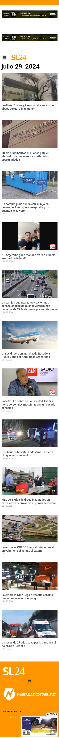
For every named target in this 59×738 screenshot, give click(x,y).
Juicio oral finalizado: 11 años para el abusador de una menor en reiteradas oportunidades (25, 156)
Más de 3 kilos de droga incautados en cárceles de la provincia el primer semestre (29, 501)
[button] (4, 57)
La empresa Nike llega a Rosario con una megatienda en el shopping (27, 596)
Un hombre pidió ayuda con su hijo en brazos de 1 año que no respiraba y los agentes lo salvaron (26, 207)
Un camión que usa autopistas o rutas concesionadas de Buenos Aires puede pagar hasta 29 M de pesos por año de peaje (29, 306)
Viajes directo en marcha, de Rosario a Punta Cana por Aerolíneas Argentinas (26, 355)
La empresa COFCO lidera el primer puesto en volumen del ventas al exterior (28, 549)
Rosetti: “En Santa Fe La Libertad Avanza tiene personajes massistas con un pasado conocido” (28, 404)
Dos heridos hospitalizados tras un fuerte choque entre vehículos (27, 453)
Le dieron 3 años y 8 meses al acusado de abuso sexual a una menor (28, 107)
